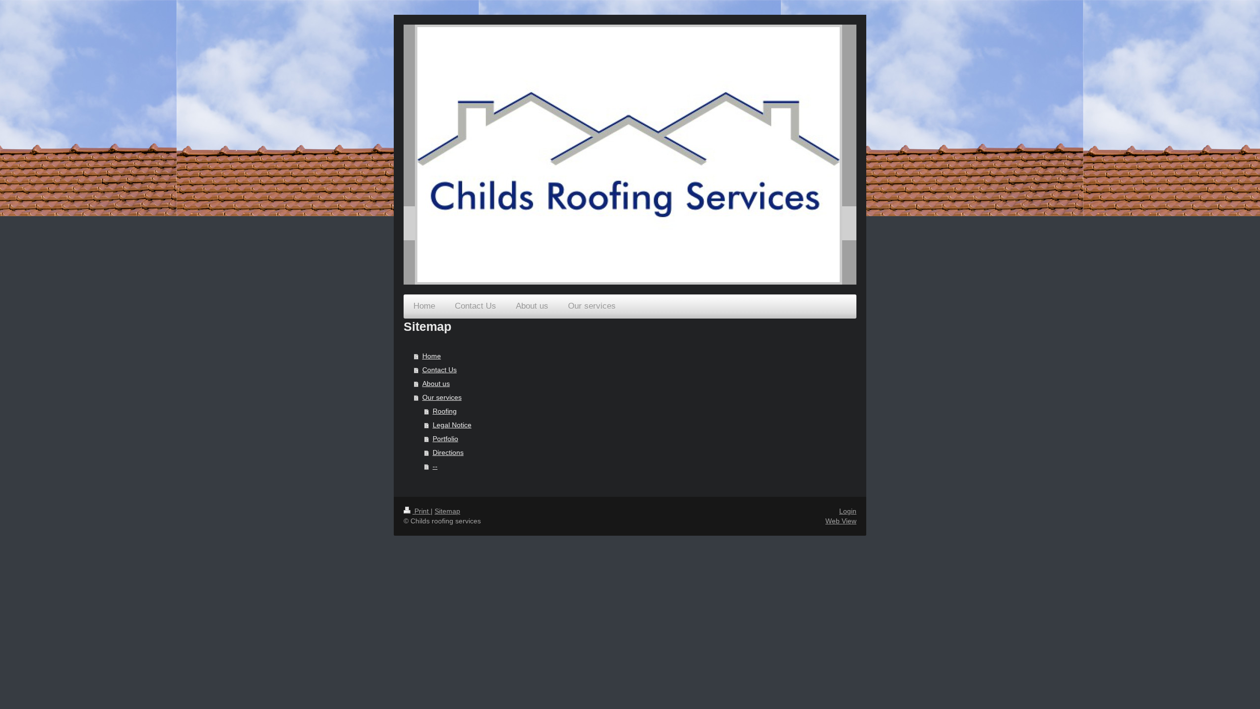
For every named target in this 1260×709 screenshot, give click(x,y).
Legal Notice (452, 425)
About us (436, 383)
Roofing (445, 411)
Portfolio (445, 439)
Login (847, 511)
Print (421, 511)
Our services (442, 397)
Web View (840, 521)
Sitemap (447, 511)
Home (431, 356)
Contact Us (439, 370)
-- (435, 466)
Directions (448, 452)
